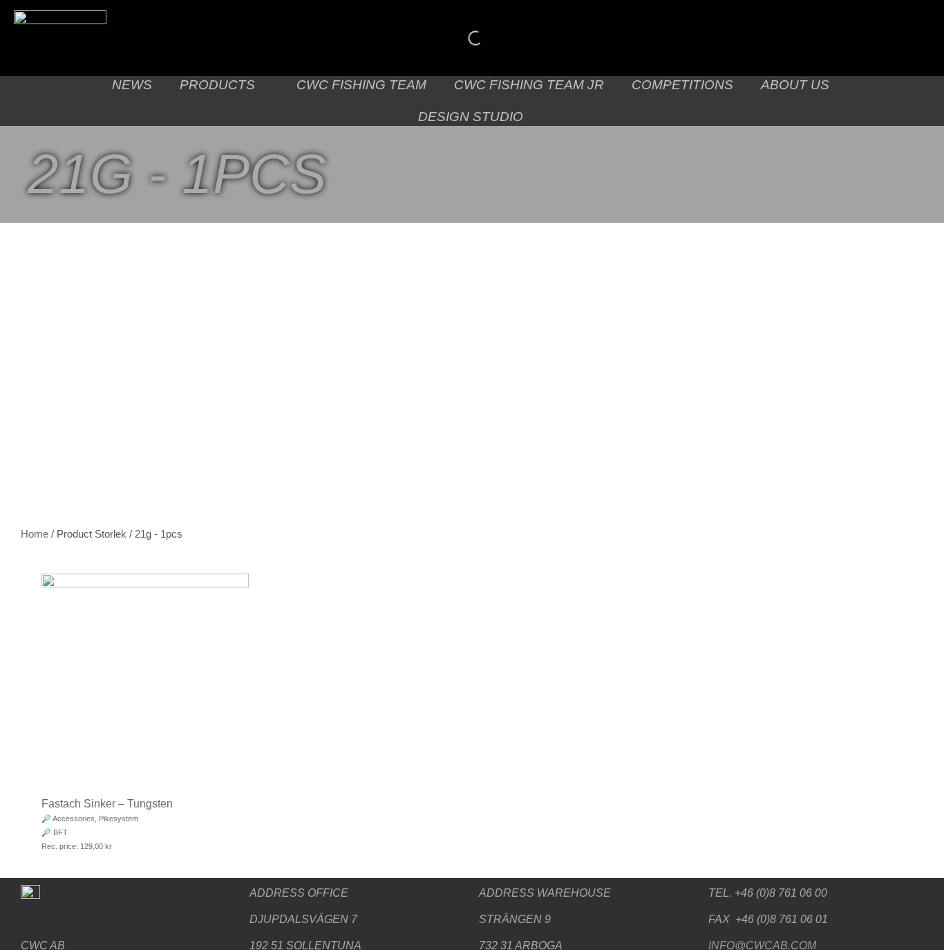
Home (34, 534)
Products (217, 84)
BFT (60, 832)
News (132, 84)
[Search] (463, 38)
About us (795, 84)
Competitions (682, 84)
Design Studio (470, 116)
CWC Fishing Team (361, 84)
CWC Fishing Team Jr (529, 84)
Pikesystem (118, 818)
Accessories (74, 818)
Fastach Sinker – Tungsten (107, 804)
